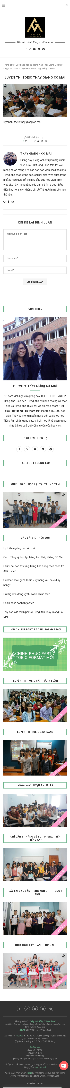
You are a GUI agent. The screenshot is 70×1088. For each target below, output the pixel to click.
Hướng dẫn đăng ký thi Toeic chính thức (26, 594)
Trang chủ (8, 65)
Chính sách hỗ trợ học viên (18, 603)
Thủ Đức (19, 1036)
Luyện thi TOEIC (11, 68)
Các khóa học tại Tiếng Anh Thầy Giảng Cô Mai (39, 65)
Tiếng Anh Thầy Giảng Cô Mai (43, 1021)
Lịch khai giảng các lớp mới (19, 548)
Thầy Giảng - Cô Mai (36, 153)
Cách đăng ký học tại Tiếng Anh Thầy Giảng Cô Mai (33, 557)
